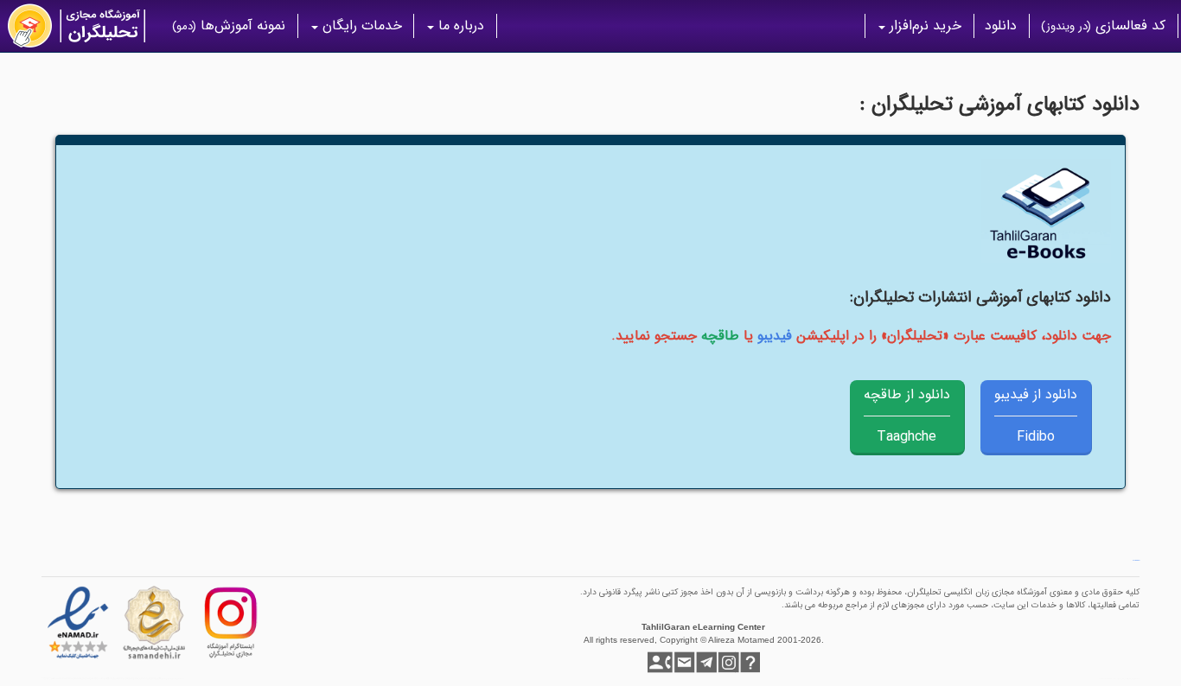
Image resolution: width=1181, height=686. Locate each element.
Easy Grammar (1136, 561)
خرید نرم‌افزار (923, 25)
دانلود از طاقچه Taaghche (907, 416)
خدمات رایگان (360, 25)
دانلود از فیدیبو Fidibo (1035, 416)
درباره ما (459, 25)
